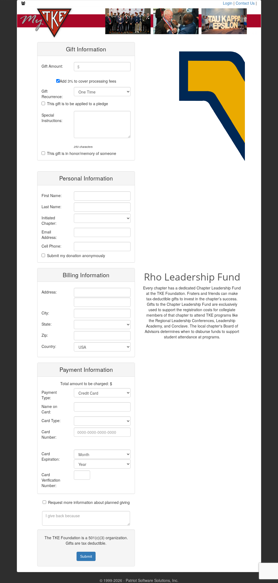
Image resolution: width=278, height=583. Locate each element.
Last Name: (51, 206)
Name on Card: (49, 409)
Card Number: (49, 434)
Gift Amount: (52, 66)
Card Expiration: (51, 456)
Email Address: (49, 234)
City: (45, 313)
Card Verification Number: (51, 480)
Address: (49, 292)
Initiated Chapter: (49, 220)
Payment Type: (49, 394)
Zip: (45, 335)
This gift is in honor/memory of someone (81, 153)
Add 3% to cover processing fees (88, 81)
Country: (49, 346)
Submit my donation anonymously (76, 255)
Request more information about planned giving (89, 502)
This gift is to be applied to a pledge (77, 103)
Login (227, 3)
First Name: (52, 195)
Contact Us (245, 3)
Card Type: (51, 420)
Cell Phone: (51, 246)
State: (47, 324)
